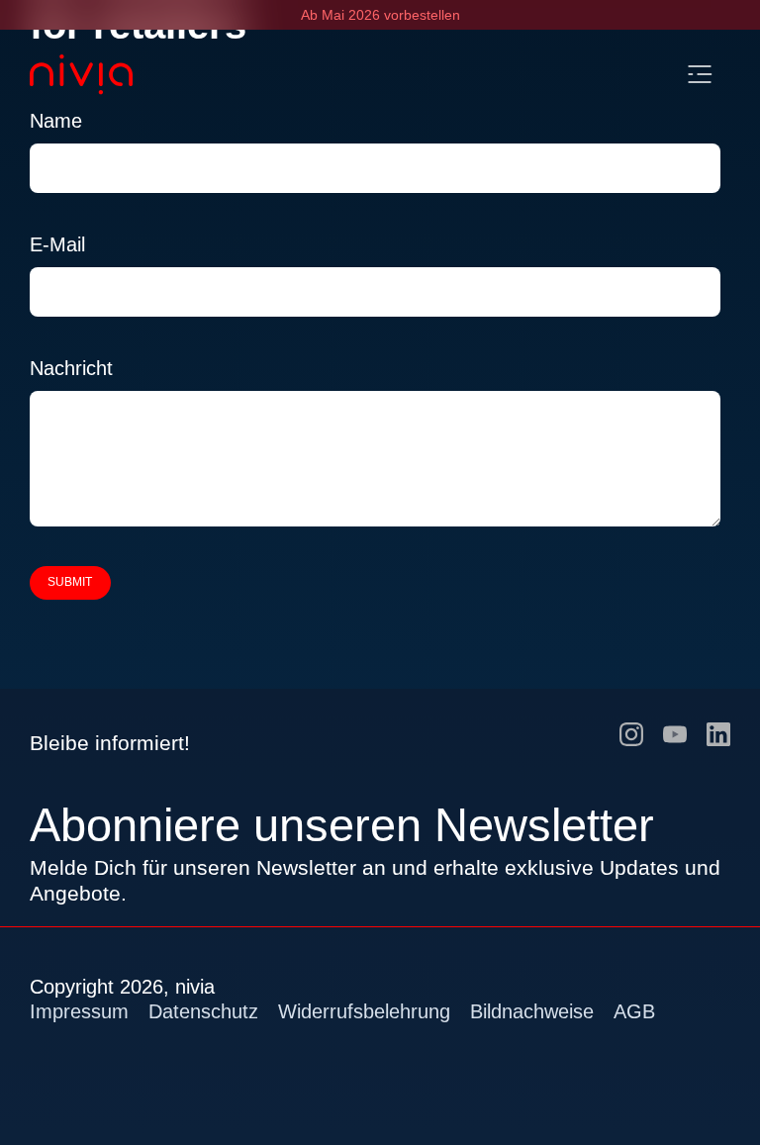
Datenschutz (203, 1011)
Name (56, 121)
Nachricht (71, 368)
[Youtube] (675, 733)
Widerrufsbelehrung (364, 1011)
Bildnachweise (532, 1011)
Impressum (79, 1011)
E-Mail (57, 244)
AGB (634, 1011)
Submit (70, 582)
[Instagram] (631, 733)
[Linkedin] (718, 733)
